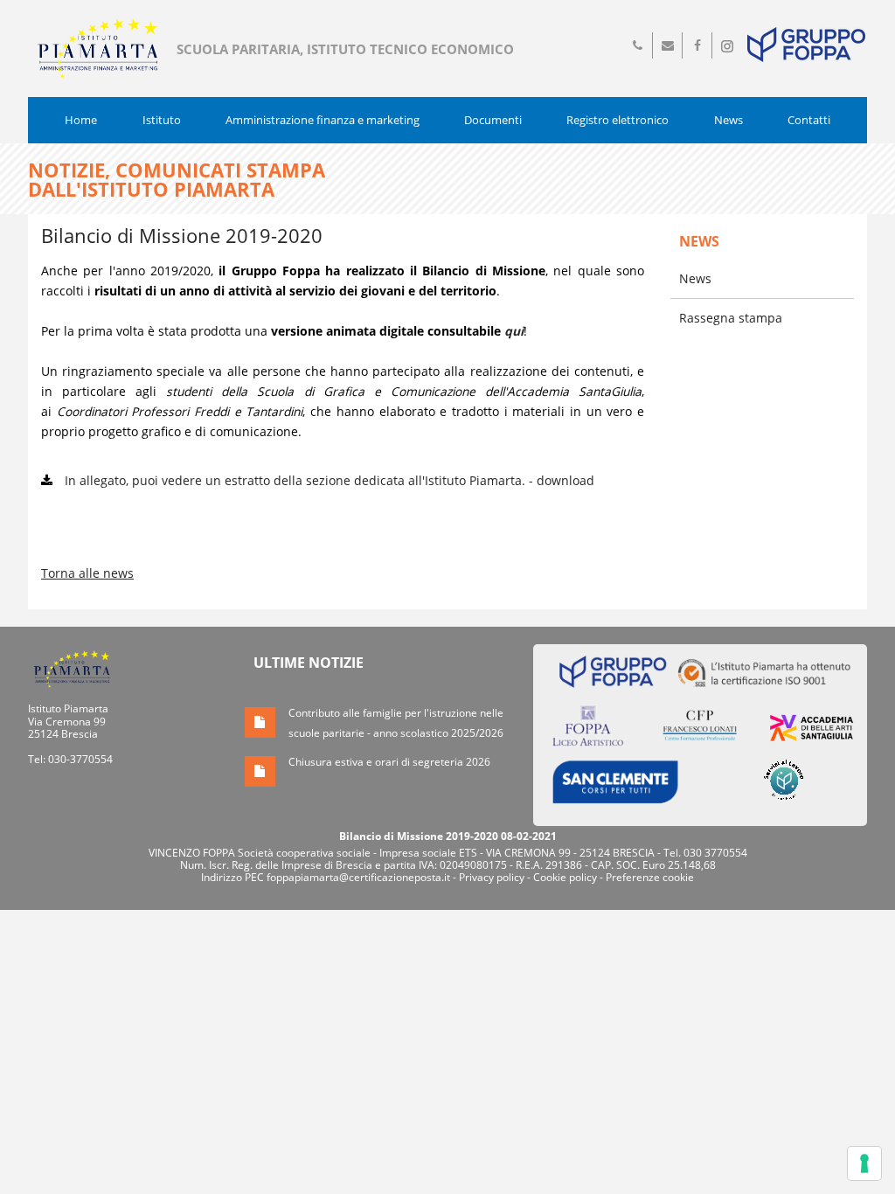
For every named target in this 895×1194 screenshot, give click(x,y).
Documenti (493, 120)
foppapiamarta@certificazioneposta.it (358, 877)
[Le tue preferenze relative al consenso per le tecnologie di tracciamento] (864, 1163)
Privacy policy (491, 877)
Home (81, 120)
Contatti (808, 120)
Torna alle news (87, 573)
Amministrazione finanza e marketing (322, 120)
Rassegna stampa (730, 317)
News (728, 120)
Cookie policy (565, 877)
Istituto (161, 120)
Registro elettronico (617, 120)
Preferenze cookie (650, 877)
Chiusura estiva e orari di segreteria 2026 (389, 761)
